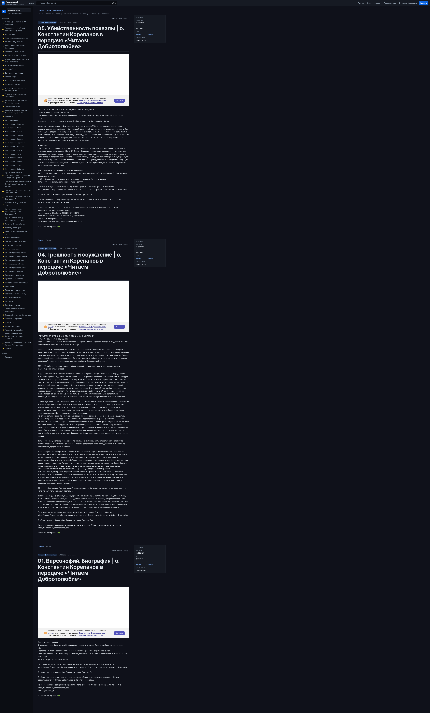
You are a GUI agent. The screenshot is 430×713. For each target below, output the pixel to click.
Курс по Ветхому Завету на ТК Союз (17, 204)
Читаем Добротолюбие (14, 330)
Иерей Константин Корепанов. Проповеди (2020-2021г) (16, 111)
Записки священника (13, 107)
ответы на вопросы (12, 249)
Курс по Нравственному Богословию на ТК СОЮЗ (14, 219)
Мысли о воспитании (13, 238)
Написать (423, 3)
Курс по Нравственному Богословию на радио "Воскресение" (14, 211)
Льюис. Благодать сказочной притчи (16, 232)
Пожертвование (390, 3)
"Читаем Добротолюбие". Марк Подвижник (16, 23)
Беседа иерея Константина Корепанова (15, 47)
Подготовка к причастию (14, 275)
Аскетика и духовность (14, 42)
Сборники (9, 301)
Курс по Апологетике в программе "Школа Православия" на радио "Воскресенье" (18, 175)
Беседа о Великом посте (14, 52)
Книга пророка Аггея (13, 128)
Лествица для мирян (13, 228)
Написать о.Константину (408, 3)
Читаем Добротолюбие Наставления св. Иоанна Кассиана (14, 336)
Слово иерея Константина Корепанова (15, 310)
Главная (361, 3)
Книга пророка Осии (13, 165)
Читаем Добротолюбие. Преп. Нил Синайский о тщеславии (18, 343)
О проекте (377, 3)
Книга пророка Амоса (13, 131)
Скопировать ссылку (120, 18)
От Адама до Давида (13, 245)
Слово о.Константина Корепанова (18, 315)
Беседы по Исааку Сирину (15, 55)
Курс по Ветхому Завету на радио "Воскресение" (18, 197)
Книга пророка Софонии (14, 169)
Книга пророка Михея (13, 161)
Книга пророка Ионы (13, 154)
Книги (369, 3)
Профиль (7, 357)
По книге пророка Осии (14, 271)
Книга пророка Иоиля (13, 150)
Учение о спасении (12, 326)
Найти (113, 3)
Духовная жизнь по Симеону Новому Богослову (16, 101)
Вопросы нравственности (15, 80)
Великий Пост (10, 69)
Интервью (9, 117)
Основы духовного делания (15, 241)
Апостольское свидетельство (16, 38)
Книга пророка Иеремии (14, 146)
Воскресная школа (12, 84)
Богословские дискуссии (14, 65)
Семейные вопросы (12, 305)
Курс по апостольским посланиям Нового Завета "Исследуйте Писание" (18, 183)
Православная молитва (14, 279)
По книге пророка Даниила (15, 252)
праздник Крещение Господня (16, 282)
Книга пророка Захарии (14, 139)
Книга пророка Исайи (13, 158)
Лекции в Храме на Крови (15, 224)
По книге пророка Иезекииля (16, 256)
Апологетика (10, 34)
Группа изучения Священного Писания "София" (16, 89)
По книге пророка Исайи (14, 264)
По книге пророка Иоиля (14, 260)
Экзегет (8, 349)
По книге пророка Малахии (15, 267)
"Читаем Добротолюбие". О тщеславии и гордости (15, 29)
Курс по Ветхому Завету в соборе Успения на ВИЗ (18, 191)
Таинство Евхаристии (13, 319)
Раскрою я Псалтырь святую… (17, 294)
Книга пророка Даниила (14, 135)
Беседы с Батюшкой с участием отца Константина (17, 60)
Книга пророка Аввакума (15, 124)
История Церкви (11, 120)
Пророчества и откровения (15, 290)
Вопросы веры (10, 77)
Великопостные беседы (14, 73)
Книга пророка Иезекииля (15, 143)
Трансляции (9, 322)
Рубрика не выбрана (13, 297)
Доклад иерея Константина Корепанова (15, 95)
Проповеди (9, 286)
